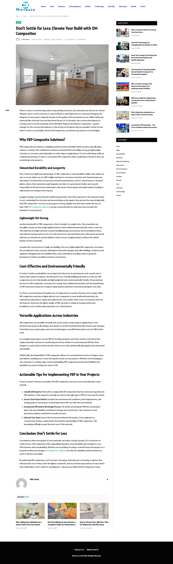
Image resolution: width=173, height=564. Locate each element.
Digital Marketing (122, 161)
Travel (142, 6)
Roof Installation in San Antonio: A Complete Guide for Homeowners (62, 523)
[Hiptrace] (25, 6)
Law (117, 184)
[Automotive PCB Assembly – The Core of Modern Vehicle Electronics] (122, 128)
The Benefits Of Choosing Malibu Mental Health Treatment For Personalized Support (143, 71)
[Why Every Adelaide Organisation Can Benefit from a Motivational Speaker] (122, 101)
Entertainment (75, 6)
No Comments (70, 39)
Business (61, 6)
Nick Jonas (26, 39)
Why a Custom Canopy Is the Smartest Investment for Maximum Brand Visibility (141, 86)
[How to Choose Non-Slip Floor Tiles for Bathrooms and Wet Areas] (94, 511)
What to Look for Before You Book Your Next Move (143, 31)
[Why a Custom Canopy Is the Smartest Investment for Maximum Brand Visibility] (122, 86)
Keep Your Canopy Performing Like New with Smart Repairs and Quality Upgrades (144, 57)
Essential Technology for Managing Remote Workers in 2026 (144, 43)
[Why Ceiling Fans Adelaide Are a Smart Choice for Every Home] (30, 511)
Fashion (88, 6)
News (52, 6)
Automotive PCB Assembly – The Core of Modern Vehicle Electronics (144, 126)
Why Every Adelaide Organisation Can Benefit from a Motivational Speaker (143, 100)
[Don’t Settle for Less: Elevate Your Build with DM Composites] (62, 74)
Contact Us (79, 550)
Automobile (120, 154)
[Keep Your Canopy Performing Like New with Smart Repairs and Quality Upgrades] (122, 58)
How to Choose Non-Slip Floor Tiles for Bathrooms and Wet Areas (94, 523)
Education (123, 6)
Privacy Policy (93, 550)
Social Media (121, 173)
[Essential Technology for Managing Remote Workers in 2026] (122, 45)
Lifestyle (111, 6)
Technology (99, 6)
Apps (118, 150)
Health (133, 6)
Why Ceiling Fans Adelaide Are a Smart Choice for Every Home (29, 523)
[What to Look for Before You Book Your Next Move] (122, 32)
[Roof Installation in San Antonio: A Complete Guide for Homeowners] (62, 511)
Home (43, 6)
